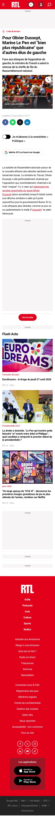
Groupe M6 (11, 800)
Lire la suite (27, 317)
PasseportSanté (30, 805)
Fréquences (27, 663)
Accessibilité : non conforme (27, 726)
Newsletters (27, 675)
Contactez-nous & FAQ (27, 685)
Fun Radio (35, 800)
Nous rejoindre (27, 720)
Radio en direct (27, 657)
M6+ (23, 800)
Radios (27, 629)
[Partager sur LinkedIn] (27, 122)
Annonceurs (27, 810)
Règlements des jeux (27, 691)
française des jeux (10, 375)
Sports (27, 623)
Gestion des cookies (27, 708)
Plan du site (27, 732)
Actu (27, 611)
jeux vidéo (7, 486)
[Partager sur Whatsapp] (13, 122)
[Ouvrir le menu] (3, 4)
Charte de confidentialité (27, 702)
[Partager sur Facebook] (5, 122)
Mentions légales (27, 697)
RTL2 (46, 800)
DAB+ (44, 805)
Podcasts (27, 605)
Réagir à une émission (27, 645)
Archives (27, 669)
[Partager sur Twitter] (20, 122)
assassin (37, 209)
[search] (49, 5)
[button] (31, 4)
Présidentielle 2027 (11, 426)
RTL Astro (13, 805)
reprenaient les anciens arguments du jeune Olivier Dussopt (25, 190)
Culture (27, 617)
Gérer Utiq (27, 714)
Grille (27, 599)
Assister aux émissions (27, 639)
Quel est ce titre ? (27, 651)
